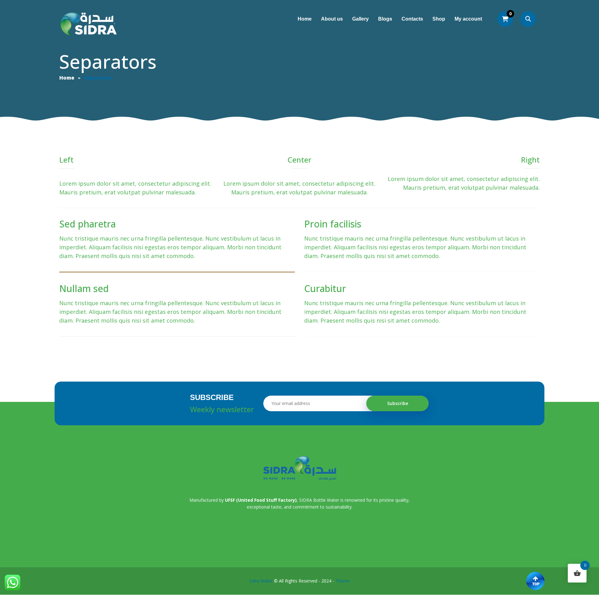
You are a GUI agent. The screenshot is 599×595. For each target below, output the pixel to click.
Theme (342, 581)
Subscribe (397, 403)
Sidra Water (261, 581)
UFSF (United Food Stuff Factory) (261, 500)
